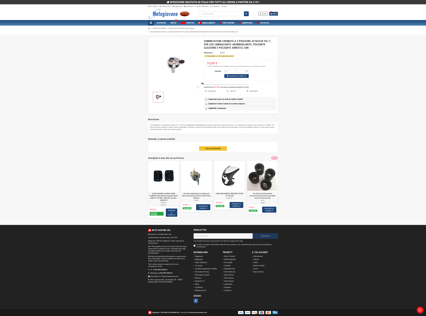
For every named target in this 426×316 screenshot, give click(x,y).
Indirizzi (256, 259)
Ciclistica (227, 290)
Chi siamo (199, 266)
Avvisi (255, 269)
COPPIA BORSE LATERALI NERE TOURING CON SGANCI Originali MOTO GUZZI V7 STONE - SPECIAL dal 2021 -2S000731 (163, 197)
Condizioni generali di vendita (206, 269)
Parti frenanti (229, 281)
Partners (198, 278)
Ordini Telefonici (202, 6)
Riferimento (208, 53)
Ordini (255, 262)
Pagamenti (178, 6)
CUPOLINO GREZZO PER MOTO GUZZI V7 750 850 (229, 195)
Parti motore (229, 278)
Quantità (218, 71)
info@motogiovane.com (169, 276)
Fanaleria (227, 287)
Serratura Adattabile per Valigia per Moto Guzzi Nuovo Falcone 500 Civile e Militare (196, 196)
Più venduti (228, 262)
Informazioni (258, 256)
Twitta (232, 91)
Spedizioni (189, 6)
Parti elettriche (229, 272)
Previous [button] (272, 158)
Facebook (196, 301)
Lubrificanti (228, 284)
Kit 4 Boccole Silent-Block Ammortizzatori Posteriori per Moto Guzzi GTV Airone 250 (262, 196)
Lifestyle (227, 266)
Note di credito (259, 266)
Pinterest (253, 91)
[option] (163, 189)
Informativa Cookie (202, 275)
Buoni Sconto (258, 272)
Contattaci (215, 6)
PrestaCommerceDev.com (198, 312)
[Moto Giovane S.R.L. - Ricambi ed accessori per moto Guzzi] (169, 14)
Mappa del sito (200, 290)
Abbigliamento (229, 269)
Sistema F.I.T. (166, 6)
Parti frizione (229, 275)
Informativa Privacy (202, 272)
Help (223, 6)
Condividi (211, 91)
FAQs (197, 284)
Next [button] (276, 158)
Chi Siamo (154, 6)
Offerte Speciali (230, 259)
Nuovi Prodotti (229, 256)
